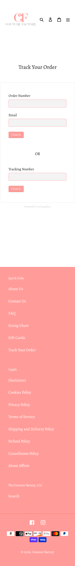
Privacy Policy (19, 404)
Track (16, 135)
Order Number (19, 95)
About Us (15, 289)
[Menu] (68, 19)
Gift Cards (16, 337)
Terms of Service (21, 416)
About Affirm (18, 465)
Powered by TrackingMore (37, 206)
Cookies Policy (19, 392)
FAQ (11, 313)
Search (13, 496)
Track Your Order (22, 350)
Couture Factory (43, 552)
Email (13, 115)
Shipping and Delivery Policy (31, 429)
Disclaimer (17, 380)
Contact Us (17, 301)
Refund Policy (19, 441)
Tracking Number (21, 169)
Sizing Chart (18, 325)
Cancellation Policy (23, 453)
